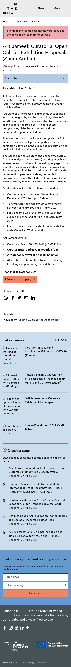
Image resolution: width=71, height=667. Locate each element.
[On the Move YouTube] (17, 628)
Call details (12, 78)
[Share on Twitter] (19, 299)
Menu (57, 8)
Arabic (28, 88)
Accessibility (27, 662)
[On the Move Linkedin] (22, 628)
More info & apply (18, 279)
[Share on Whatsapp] (6, 299)
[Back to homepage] (10, 13)
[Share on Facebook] (13, 299)
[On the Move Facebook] (5, 628)
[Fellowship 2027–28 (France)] (35, 357)
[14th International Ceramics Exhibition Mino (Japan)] (35, 408)
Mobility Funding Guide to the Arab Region (33, 319)
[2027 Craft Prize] (35, 431)
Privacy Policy (10, 662)
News (41, 8)
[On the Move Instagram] (11, 628)
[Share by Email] (26, 299)
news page (18, 34)
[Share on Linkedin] (33, 299)
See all (63, 340)
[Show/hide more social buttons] (27, 628)
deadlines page (51, 457)
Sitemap (41, 662)
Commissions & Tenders (26, 21)
